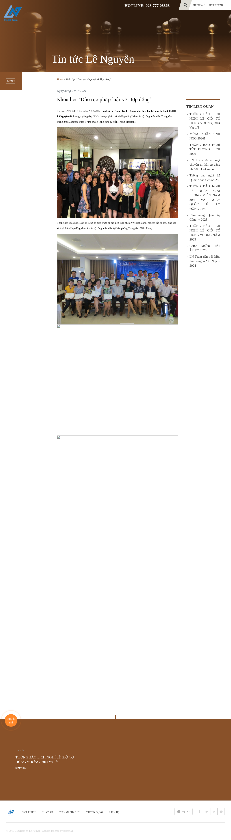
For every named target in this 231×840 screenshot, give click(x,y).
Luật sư (47, 812)
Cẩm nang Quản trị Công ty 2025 (204, 217)
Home (60, 79)
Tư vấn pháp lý (69, 812)
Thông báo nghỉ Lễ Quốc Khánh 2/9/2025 (204, 178)
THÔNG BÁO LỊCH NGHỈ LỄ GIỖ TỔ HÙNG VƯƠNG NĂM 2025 (204, 232)
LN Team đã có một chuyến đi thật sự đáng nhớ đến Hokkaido (204, 164)
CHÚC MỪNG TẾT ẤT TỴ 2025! (204, 248)
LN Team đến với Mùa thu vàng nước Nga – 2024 (204, 261)
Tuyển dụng (94, 812)
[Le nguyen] (14, 812)
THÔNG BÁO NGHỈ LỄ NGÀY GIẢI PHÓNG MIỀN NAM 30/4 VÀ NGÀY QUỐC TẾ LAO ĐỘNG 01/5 (204, 197)
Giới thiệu (29, 812)
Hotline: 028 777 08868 (147, 5)
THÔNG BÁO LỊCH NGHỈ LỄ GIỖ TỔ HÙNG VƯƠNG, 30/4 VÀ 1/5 (204, 120)
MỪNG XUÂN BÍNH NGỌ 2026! (204, 136)
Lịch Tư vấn (216, 5)
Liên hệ (114, 812)
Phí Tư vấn (199, 5)
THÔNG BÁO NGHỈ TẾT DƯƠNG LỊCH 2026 (204, 149)
